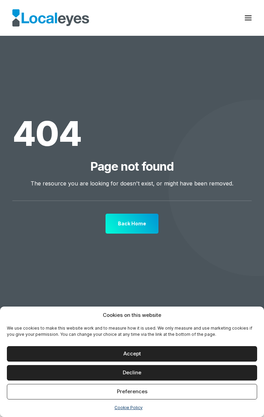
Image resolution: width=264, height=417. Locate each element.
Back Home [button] (132, 223)
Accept (132, 353)
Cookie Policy (128, 407)
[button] (248, 18)
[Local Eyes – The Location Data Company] (50, 17)
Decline (132, 372)
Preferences (132, 391)
